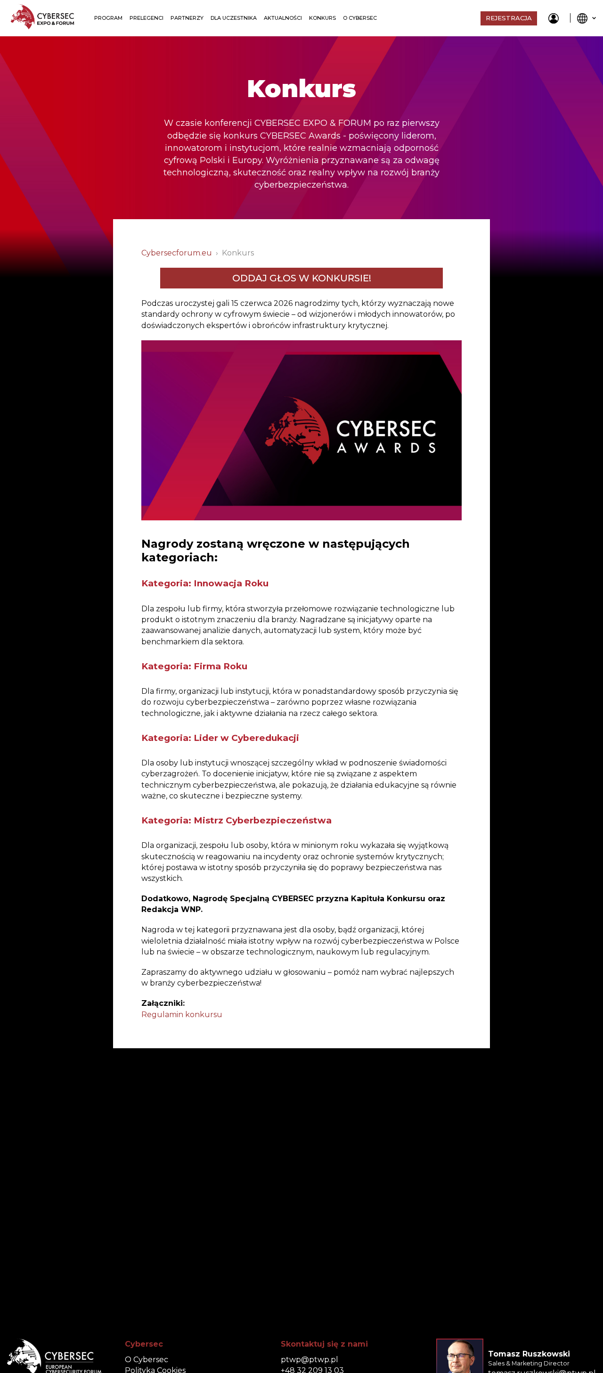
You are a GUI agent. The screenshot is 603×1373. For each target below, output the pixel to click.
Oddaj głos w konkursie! (301, 278)
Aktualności (283, 18)
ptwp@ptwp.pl (309, 1359)
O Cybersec (360, 18)
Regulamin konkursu (181, 1014)
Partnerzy (187, 18)
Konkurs (322, 18)
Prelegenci (146, 18)
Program (108, 18)
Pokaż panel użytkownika (553, 18)
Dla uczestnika (234, 18)
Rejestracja (509, 18)
